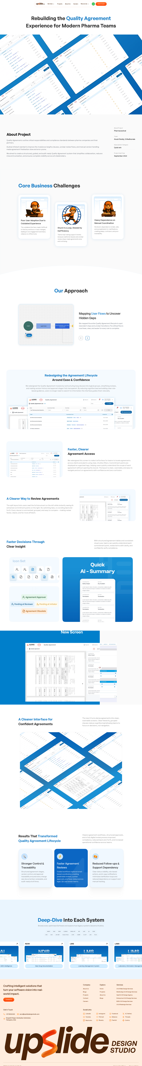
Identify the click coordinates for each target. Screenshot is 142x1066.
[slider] (71, 668)
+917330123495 (10, 1014)
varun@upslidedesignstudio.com (29, 1014)
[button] (100, 668)
